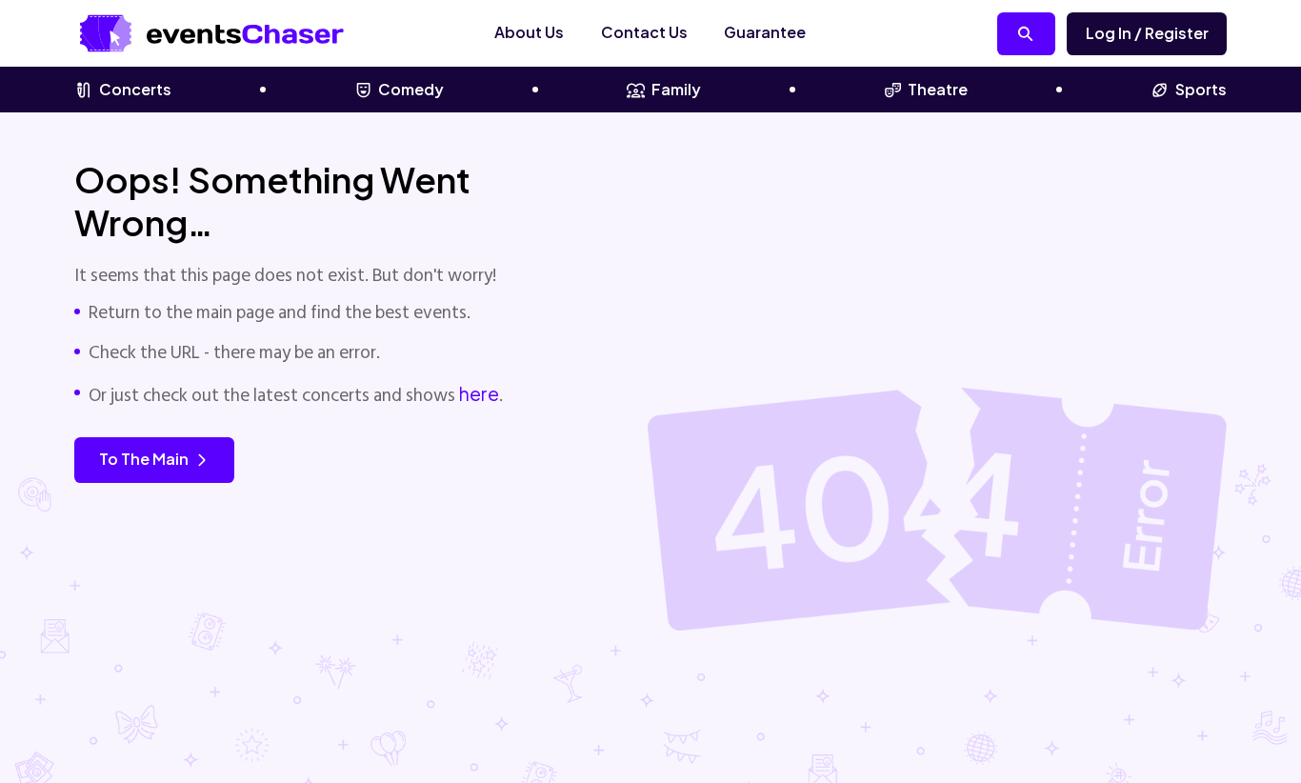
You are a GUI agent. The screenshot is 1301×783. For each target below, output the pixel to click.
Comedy (411, 89)
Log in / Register (1147, 33)
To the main (144, 459)
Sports (1201, 89)
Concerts (135, 89)
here (479, 393)
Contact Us (644, 32)
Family (676, 89)
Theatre (938, 89)
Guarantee (765, 32)
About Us (529, 32)
